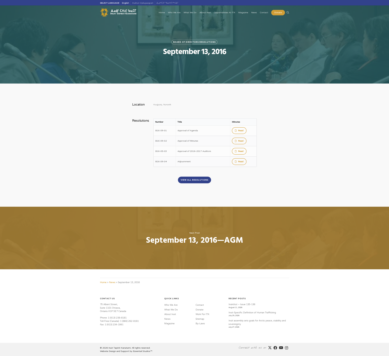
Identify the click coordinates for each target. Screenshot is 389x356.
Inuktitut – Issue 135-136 (242, 304)
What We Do (171, 309)
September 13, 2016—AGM (194, 238)
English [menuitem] (125, 3)
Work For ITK (202, 314)
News (112, 282)
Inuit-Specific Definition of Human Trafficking (252, 312)
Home (103, 282)
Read (240, 130)
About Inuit (170, 314)
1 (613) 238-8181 (117, 317)
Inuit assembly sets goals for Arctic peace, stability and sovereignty (257, 322)
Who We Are (171, 305)
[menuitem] (125, 3)
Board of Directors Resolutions (194, 42)
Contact (200, 305)
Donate (199, 309)
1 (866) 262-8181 (129, 321)
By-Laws (200, 323)
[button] (194, 180)
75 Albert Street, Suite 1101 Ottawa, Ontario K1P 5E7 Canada (113, 308)
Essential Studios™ (142, 351)
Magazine (169, 323)
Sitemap (200, 319)
